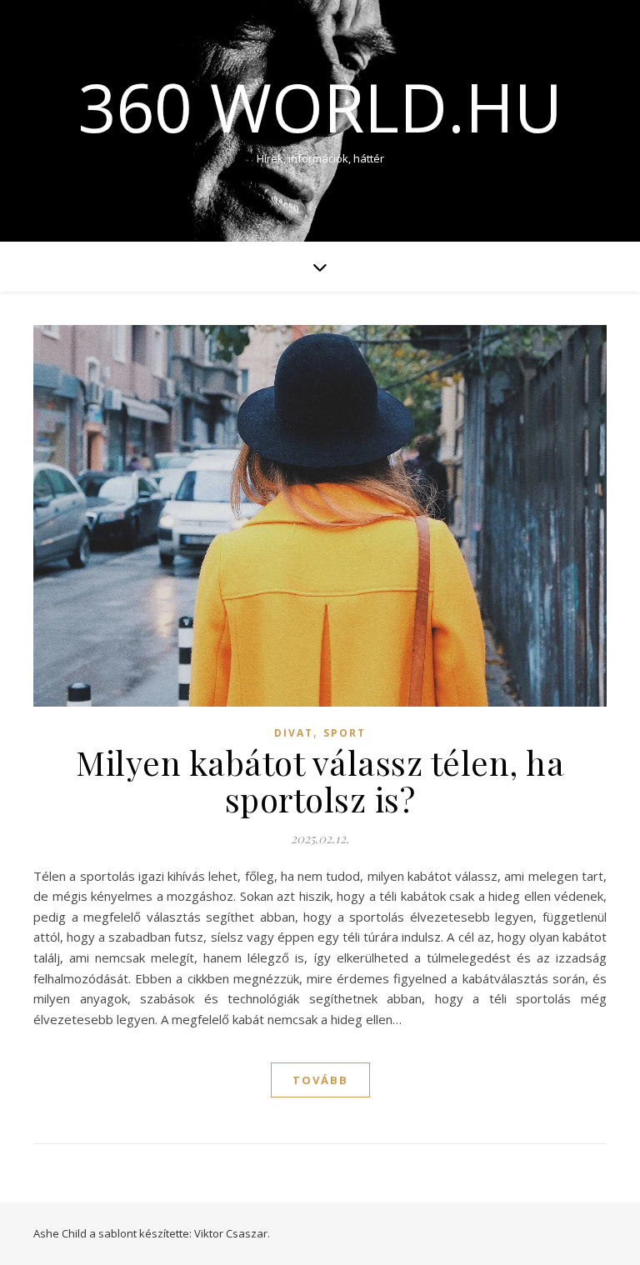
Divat (293, 733)
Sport (344, 733)
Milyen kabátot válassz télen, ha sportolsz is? (320, 780)
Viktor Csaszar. (232, 1233)
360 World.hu (320, 106)
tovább (320, 1080)
